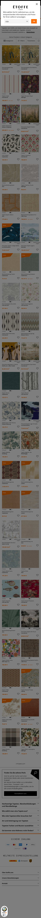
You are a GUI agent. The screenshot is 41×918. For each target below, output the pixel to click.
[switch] (4, 915)
